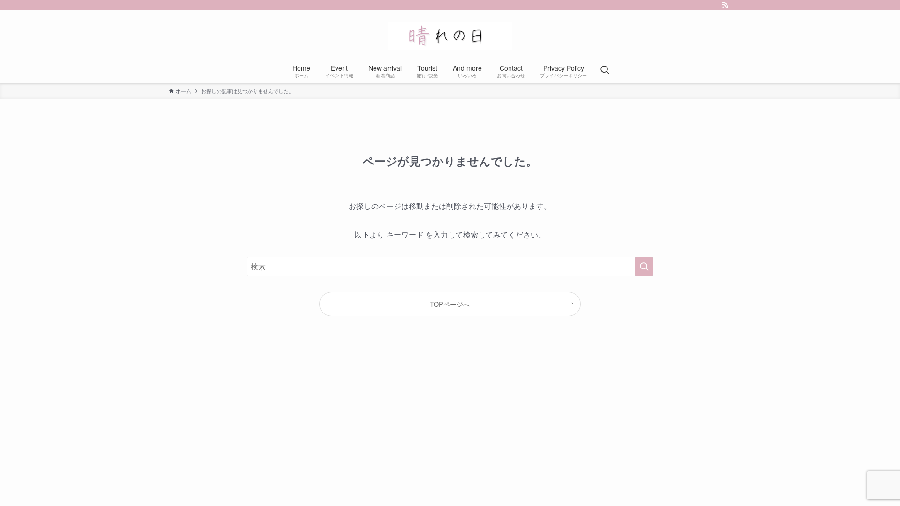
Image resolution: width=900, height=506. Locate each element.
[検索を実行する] (644, 266)
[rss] (725, 5)
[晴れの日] (450, 36)
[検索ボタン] (604, 70)
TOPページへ (450, 304)
